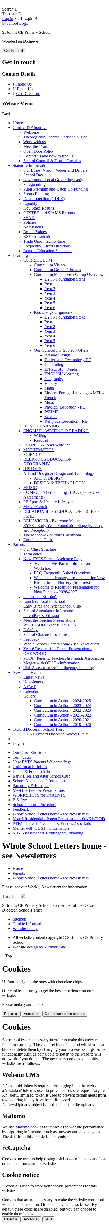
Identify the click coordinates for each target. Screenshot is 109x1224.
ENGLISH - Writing (61, 374)
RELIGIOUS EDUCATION (47, 459)
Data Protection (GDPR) (44, 198)
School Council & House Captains (52, 160)
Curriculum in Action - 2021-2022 (62, 715)
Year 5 (49, 303)
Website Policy (25, 928)
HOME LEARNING (41, 426)
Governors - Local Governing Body (53, 179)
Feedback (31, 639)
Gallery (29, 696)
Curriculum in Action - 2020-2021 (62, 720)
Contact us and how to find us (48, 156)
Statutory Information (30, 165)
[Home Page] (15, 23)
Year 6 (49, 307)
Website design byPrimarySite (39, 947)
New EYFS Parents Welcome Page (52, 558)
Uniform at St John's (40, 596)
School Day (33, 175)
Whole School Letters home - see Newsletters (61, 644)
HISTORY (32, 468)
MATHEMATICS (38, 449)
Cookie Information (29, 924)
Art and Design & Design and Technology (58, 473)
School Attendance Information (49, 611)
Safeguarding (34, 184)
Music (49, 402)
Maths (49, 388)
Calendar (30, 691)
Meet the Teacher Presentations (49, 620)
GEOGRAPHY (36, 464)
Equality (30, 203)
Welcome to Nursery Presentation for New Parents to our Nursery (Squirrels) (69, 580)
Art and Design (57, 355)
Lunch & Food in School (44, 601)
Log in (7, 18)
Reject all (11, 1014)
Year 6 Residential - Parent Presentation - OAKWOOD (59, 819)
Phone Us (23, 84)
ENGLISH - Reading (62, 369)
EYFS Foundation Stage (64, 279)
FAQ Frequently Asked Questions (62, 573)
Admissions (33, 227)
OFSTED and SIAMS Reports (49, 213)
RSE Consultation (38, 236)
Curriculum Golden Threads (57, 269)
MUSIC (30, 487)
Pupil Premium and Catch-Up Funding (55, 189)
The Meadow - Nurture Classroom (52, 535)
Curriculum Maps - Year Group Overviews (69, 274)
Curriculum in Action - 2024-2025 (62, 701)
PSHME (51, 412)
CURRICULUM (37, 260)
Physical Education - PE (64, 407)
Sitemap (19, 919)
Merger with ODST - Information (51, 663)
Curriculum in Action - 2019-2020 (62, 724)
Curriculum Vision (49, 265)
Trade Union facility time (44, 241)
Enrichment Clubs (38, 540)
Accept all (31, 1014)
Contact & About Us (30, 127)
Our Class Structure (39, 549)
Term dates (32, 554)
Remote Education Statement (47, 250)
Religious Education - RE (65, 421)
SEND (29, 217)
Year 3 (49, 293)
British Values (35, 232)
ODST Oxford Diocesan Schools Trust (55, 734)
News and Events (27, 672)
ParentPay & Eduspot (41, 615)
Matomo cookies (29, 1127)
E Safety (30, 630)
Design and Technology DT (67, 359)
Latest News (33, 677)
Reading (41, 440)
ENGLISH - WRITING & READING (56, 431)
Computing (53, 364)
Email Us (25, 89)
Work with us (34, 142)
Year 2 (49, 288)
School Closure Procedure (45, 634)
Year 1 (49, 284)
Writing (40, 435)
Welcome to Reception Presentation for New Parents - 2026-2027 (66, 589)
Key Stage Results (38, 208)
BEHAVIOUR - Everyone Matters (52, 521)
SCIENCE (32, 454)
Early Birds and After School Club (52, 606)
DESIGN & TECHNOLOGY (59, 483)
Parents (19, 544)
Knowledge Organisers (53, 312)
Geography (53, 378)
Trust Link (11, 896)
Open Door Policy (38, 151)
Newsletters (33, 682)
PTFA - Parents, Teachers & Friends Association (63, 658)
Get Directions (28, 93)
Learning (20, 255)
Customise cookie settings (64, 1014)
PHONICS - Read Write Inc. (47, 445)
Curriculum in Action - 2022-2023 (62, 710)
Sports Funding (36, 194)
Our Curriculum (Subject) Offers (61, 350)
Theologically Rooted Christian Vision (55, 137)
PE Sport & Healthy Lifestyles (48, 502)
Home (18, 123)
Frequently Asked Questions (47, 246)
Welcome (31, 132)
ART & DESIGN (48, 478)
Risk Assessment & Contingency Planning (58, 667)
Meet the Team (35, 146)
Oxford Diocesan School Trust (38, 729)
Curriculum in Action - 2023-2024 (62, 705)
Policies (29, 222)
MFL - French (35, 506)
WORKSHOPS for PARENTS (49, 625)
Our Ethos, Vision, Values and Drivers (55, 170)
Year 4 (49, 298)
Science (50, 416)
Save (48, 1219)
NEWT (29, 686)
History (50, 383)
